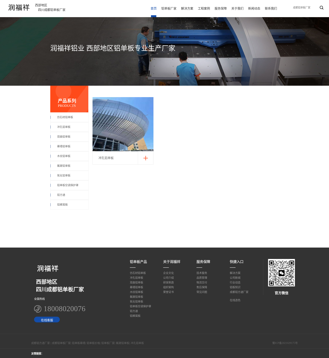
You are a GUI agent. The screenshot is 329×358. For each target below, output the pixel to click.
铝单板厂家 (168, 8)
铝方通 (61, 194)
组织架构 (168, 287)
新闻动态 (254, 8)
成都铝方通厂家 (239, 292)
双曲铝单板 (63, 136)
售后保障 (201, 287)
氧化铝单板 (63, 175)
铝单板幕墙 (78, 343)
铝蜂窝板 (62, 204)
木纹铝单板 (63, 156)
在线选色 (235, 300)
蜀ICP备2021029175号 (285, 343)
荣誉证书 (168, 292)
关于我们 (237, 8)
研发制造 (168, 282)
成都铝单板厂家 (61, 343)
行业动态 (235, 282)
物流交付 (201, 282)
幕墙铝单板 (63, 146)
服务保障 (221, 8)
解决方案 (187, 8)
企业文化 (168, 273)
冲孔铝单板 (63, 126)
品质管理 (201, 277)
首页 (154, 8)
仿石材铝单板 (65, 117)
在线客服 (47, 320)
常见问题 (201, 292)
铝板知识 (235, 287)
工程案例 (204, 8)
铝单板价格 (93, 343)
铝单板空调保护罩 (67, 185)
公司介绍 (168, 277)
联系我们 (271, 8)
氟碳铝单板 (63, 165)
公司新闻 (235, 277)
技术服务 (201, 273)
